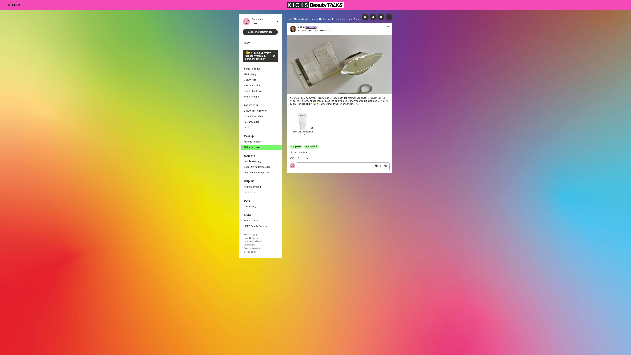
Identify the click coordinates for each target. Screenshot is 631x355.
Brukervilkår (249, 244)
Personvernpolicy (252, 248)
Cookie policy (250, 252)
